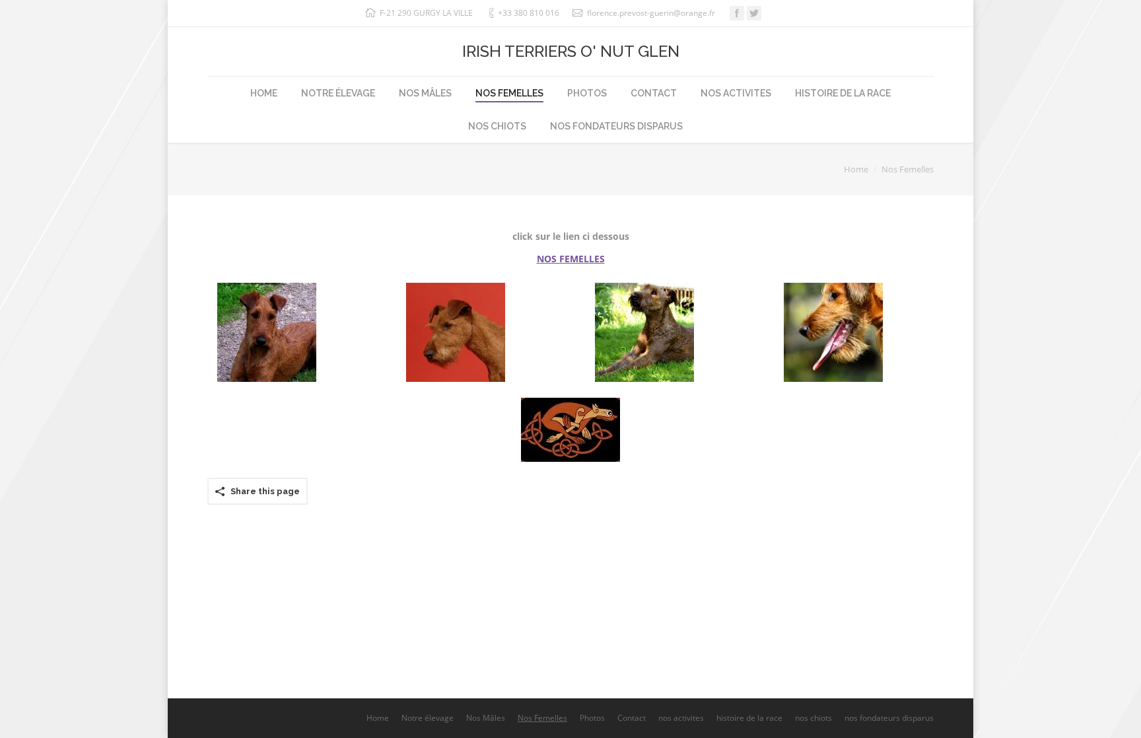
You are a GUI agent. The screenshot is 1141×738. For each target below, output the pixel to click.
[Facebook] (737, 13)
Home (856, 169)
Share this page (265, 491)
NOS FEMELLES (571, 258)
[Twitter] (754, 13)
